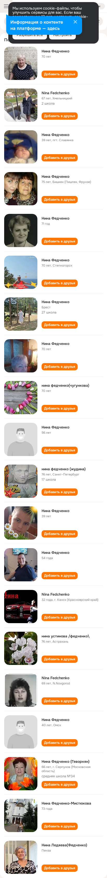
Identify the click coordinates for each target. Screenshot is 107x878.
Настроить (62, 34)
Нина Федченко (55, 51)
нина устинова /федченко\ (66, 636)
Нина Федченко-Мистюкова (66, 803)
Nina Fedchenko (55, 93)
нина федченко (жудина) (64, 469)
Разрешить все (30, 34)
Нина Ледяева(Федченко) (64, 845)
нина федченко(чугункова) (65, 385)
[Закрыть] (75, 22)
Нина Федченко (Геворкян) (66, 761)
